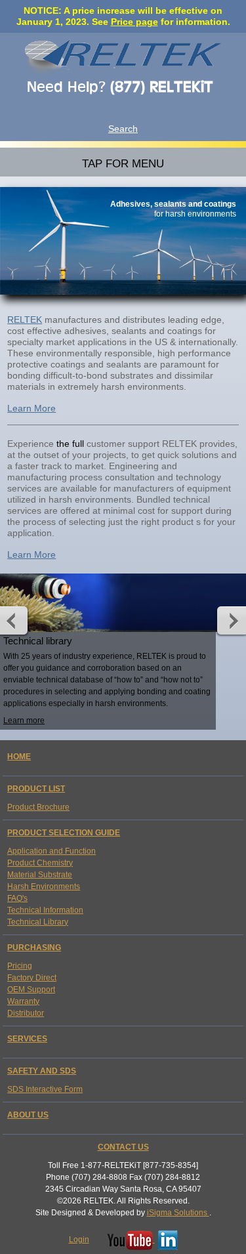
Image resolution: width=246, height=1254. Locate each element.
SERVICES (27, 1038)
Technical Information (45, 910)
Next (229, 620)
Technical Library (37, 922)
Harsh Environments (43, 886)
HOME (19, 756)
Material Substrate (39, 874)
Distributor (25, 1013)
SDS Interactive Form (45, 1089)
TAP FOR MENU (123, 163)
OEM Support (31, 989)
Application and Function (51, 851)
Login (79, 1239)
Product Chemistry (40, 862)
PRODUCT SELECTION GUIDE (63, 832)
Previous (17, 620)
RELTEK (24, 319)
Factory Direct (31, 977)
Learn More (31, 408)
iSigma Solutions (178, 1212)
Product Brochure (38, 807)
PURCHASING (34, 947)
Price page (134, 21)
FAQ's (17, 898)
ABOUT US (28, 1114)
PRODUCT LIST (36, 788)
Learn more (24, 720)
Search (123, 128)
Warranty (23, 1001)
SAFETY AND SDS (41, 1071)
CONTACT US (123, 1147)
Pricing (19, 966)
